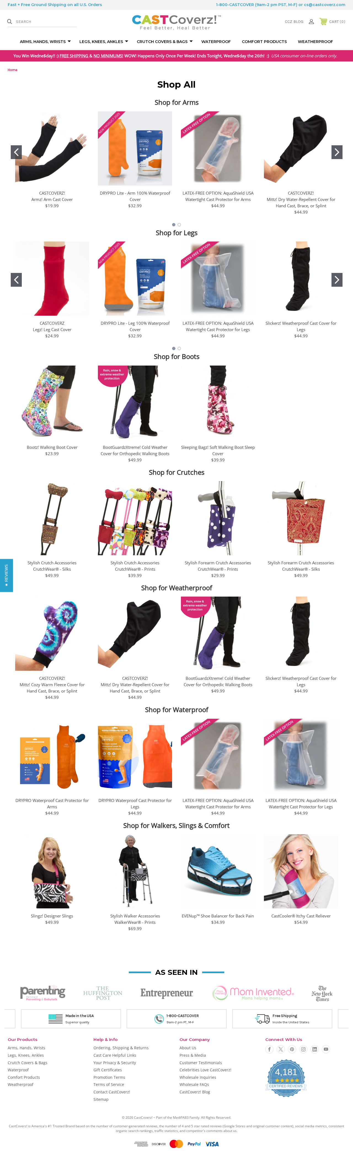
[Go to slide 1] (16, 152)
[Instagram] (303, 1049)
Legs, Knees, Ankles (101, 41)
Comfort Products (264, 41)
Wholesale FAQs (194, 1084)
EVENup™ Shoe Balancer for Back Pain (218, 916)
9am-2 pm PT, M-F (180, 1022)
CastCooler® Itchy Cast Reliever (301, 916)
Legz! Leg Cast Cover (52, 329)
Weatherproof (315, 41)
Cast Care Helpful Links (114, 1055)
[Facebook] (269, 1049)
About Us (188, 1047)
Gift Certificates (107, 1069)
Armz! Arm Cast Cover (52, 199)
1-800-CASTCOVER (235, 4)
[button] (6, 575)
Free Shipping (284, 1015)
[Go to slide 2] (337, 152)
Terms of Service (108, 1084)
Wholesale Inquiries (198, 1077)
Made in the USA (79, 1015)
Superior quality (77, 1022)
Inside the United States (290, 1022)
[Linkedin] (315, 1049)
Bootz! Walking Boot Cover (52, 447)
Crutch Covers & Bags (162, 41)
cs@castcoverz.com (324, 4)
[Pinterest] (292, 1049)
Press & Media (193, 1055)
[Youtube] (326, 1049)
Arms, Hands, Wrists (43, 41)
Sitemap (101, 1099)
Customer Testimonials (201, 1062)
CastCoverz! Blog (195, 1091)
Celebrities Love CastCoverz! (205, 1069)
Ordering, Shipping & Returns (121, 1047)
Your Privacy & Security (114, 1062)
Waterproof (216, 41)
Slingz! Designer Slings (52, 916)
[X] (281, 1049)
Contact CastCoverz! (111, 1091)
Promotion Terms (109, 1077)
